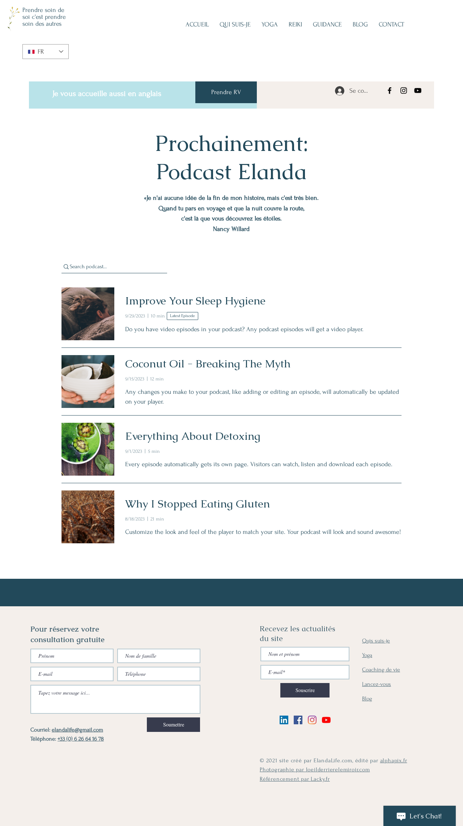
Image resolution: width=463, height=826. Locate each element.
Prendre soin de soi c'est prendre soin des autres (44, 17)
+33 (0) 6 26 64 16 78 (81, 739)
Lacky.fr (320, 779)
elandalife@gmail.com (77, 729)
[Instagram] (403, 90)
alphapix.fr (393, 760)
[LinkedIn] (284, 720)
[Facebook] (389, 90)
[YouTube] (417, 90)
